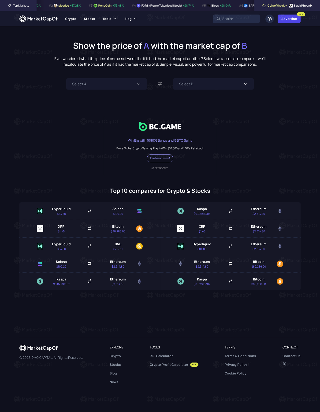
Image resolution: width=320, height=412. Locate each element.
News (114, 382)
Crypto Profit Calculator (173, 364)
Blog (128, 18)
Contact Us (292, 356)
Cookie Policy (235, 373)
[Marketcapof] (38, 18)
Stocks (89, 18)
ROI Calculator (161, 356)
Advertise (289, 18)
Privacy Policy (236, 364)
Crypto (70, 18)
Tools (107, 18)
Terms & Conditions (240, 356)
